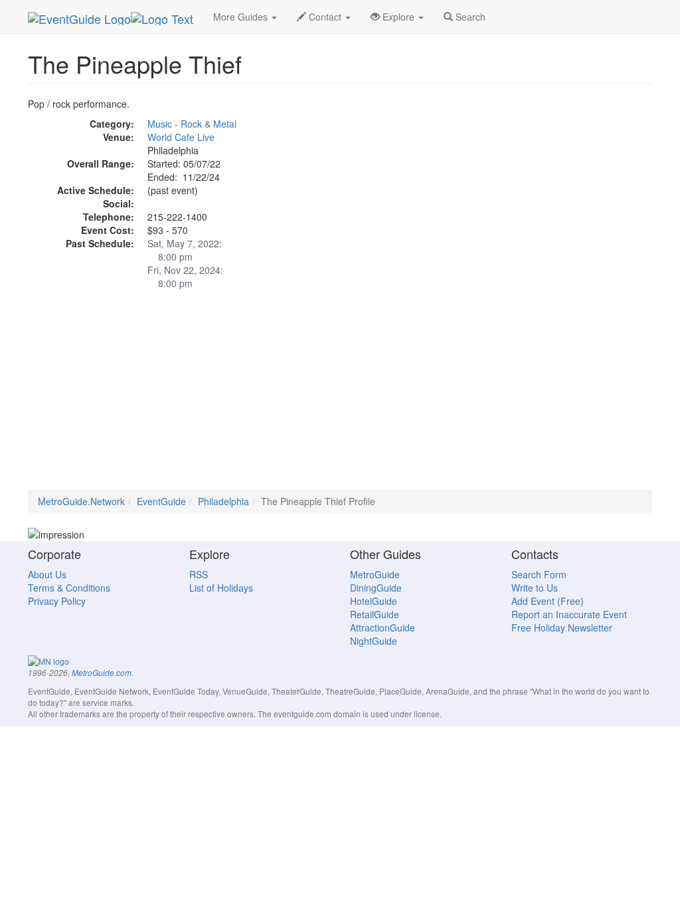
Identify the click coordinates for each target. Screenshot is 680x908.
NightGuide (373, 640)
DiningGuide (376, 587)
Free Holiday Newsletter (561, 627)
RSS (198, 574)
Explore (398, 16)
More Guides (241, 16)
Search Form (538, 574)
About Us (47, 574)
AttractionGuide (382, 627)
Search (469, 16)
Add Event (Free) (547, 601)
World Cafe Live (180, 137)
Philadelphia (223, 501)
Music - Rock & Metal (191, 123)
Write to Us (534, 587)
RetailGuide (374, 614)
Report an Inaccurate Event (569, 614)
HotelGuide (373, 601)
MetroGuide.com (101, 672)
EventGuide (161, 501)
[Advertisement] (340, 396)
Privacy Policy (57, 601)
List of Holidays (221, 587)
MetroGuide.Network (81, 501)
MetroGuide (375, 574)
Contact (325, 16)
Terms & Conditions (69, 587)
